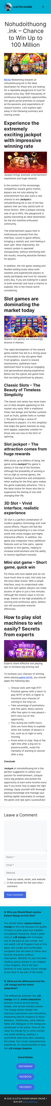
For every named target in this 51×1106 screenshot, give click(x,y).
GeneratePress (30, 1101)
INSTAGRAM (25, 1066)
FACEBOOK (25, 1076)
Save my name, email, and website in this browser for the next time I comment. (26, 883)
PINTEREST (25, 1087)
